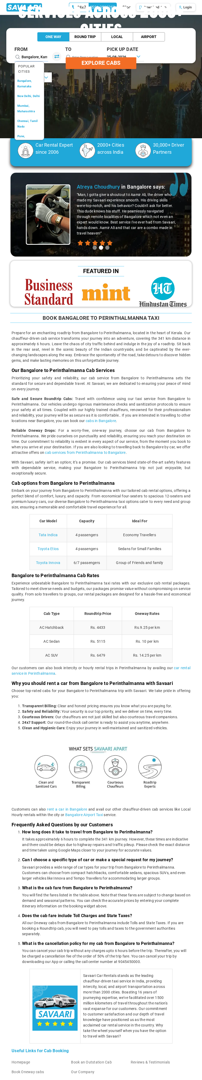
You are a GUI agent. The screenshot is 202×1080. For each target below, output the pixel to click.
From (21, 49)
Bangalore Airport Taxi (84, 815)
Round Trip (85, 37)
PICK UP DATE (122, 49)
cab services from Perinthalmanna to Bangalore (85, 452)
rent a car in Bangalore (67, 809)
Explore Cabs (101, 63)
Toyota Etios (48, 549)
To (68, 49)
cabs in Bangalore (101, 421)
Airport (148, 37)
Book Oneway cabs (28, 1072)
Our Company (82, 1072)
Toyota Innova (48, 563)
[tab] (95, 247)
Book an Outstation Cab (91, 1062)
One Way (53, 37)
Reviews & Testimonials (150, 1062)
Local (117, 37)
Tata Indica (48, 535)
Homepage (21, 1062)
